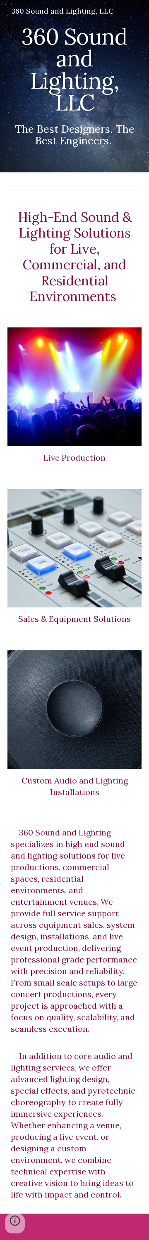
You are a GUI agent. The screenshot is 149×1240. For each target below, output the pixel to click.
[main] (74, 86)
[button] (15, 1223)
